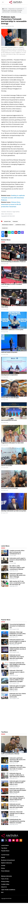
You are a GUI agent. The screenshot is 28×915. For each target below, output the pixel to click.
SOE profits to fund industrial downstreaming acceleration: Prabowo (13, 260)
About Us (4, 887)
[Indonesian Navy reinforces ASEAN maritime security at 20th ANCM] (4, 649)
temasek (15, 221)
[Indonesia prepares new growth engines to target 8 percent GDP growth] (4, 642)
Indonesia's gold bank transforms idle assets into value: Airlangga (17, 575)
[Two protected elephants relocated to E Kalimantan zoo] (4, 626)
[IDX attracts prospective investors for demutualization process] (14, 410)
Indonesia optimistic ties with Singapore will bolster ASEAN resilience (17, 664)
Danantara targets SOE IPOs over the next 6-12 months (13, 464)
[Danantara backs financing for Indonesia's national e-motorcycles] (14, 320)
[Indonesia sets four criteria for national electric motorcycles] (4, 696)
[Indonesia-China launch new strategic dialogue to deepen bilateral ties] (4, 798)
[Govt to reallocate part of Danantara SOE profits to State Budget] (14, 388)
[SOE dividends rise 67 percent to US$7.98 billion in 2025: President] (14, 275)
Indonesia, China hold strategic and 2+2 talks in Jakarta (16, 672)
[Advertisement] (14, 529)
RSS (2, 892)
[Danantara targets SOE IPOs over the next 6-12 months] (14, 456)
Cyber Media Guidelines (8, 889)
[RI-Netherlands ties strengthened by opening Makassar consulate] (4, 822)
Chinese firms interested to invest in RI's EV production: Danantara (11, 204)
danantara (7, 221)
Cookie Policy (5, 884)
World (3, 857)
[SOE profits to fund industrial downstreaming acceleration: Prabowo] (14, 252)
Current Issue (5, 854)
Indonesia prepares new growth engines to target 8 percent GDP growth (17, 641)
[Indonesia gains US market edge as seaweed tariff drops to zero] (4, 688)
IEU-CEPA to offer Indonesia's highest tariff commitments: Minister (17, 567)
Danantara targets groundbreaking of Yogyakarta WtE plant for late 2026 (13, 442)
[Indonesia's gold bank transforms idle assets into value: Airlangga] (4, 576)
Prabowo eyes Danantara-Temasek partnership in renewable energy (12, 11)
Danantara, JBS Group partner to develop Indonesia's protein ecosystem (13, 510)
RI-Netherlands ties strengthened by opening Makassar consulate (17, 821)
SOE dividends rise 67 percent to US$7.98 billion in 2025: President (11, 283)
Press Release (5, 871)
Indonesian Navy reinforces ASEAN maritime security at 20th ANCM (17, 649)
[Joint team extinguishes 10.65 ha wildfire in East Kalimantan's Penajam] (4, 680)
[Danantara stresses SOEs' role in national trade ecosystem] (14, 342)
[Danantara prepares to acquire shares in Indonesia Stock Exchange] (14, 478)
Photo (3, 868)
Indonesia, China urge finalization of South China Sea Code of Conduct (17, 633)
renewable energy (7, 224)
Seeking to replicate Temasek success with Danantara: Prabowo (13, 198)
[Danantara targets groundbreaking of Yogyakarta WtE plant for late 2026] (14, 433)
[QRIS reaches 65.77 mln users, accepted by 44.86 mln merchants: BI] (4, 583)
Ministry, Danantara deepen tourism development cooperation (12, 374)
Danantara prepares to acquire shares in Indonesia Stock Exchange (14, 487)
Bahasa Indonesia (6, 876)
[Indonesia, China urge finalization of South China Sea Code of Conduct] (4, 634)
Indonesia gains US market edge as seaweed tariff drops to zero (17, 687)
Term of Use (4, 879)
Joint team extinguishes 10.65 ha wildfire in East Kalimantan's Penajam (16, 680)
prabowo (5, 228)
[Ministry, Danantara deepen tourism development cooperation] (14, 365)
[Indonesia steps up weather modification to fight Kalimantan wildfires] (4, 775)
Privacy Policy (5, 881)
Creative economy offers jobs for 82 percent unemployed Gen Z (16, 552)
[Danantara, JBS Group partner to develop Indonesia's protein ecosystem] (14, 501)
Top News (4, 732)
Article (3, 865)
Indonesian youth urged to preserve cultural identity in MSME (17, 560)
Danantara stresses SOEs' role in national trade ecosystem (11, 351)
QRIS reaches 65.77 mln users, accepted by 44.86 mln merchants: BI (17, 583)
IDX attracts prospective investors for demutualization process (13, 419)
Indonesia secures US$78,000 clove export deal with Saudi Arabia (16, 656)
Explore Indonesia (6, 863)
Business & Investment (15, 9)
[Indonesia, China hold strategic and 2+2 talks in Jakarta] (4, 672)
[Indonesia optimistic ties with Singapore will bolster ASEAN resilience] (4, 665)
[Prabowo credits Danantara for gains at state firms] (14, 297)
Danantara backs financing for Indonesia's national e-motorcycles (12, 328)
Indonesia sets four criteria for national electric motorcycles (17, 695)
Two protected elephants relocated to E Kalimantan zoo (17, 626)
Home (6, 9)
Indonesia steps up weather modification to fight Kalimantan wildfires (17, 775)
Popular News (5, 619)
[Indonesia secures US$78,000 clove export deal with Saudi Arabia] (4, 657)
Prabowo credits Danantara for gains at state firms (13, 306)
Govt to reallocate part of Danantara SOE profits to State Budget (12, 396)
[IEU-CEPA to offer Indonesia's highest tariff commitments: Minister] (4, 568)
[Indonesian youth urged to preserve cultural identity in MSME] (4, 560)
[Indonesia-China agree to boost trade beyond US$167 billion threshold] (4, 791)
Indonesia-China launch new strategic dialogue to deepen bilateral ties (17, 798)
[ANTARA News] (16, 2)
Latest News (5, 546)
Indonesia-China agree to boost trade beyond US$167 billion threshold (17, 790)
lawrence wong (20, 224)
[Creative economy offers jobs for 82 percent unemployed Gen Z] (4, 552)
